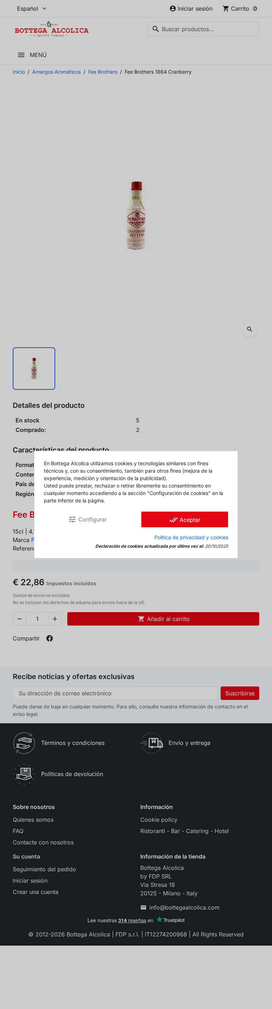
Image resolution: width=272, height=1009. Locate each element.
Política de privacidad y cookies (191, 537)
